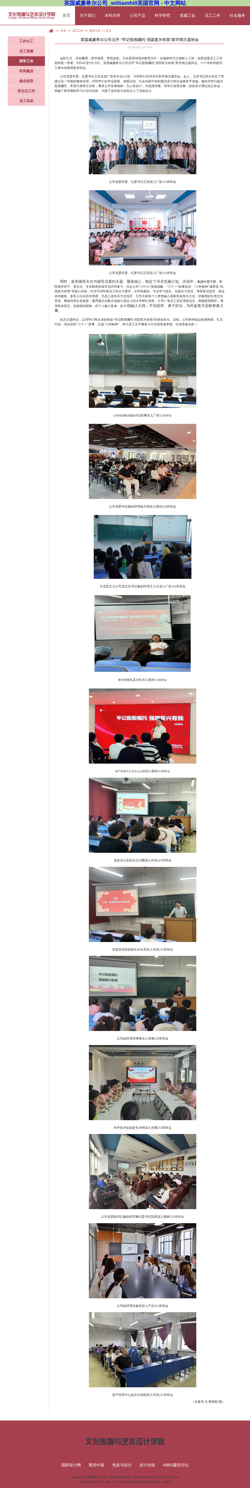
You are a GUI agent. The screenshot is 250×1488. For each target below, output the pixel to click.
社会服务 (237, 15)
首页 (66, 15)
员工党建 (26, 51)
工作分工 (26, 41)
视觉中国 (96, 1465)
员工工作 (212, 15)
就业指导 (26, 81)
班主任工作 (26, 91)
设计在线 (147, 1465)
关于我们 (87, 15)
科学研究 (162, 15)
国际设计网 (71, 1465)
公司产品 (137, 15)
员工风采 (26, 101)
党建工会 (187, 15)
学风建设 (26, 71)
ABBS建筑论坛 (176, 1465)
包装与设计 (122, 1465)
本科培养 (112, 15)
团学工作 (26, 61)
